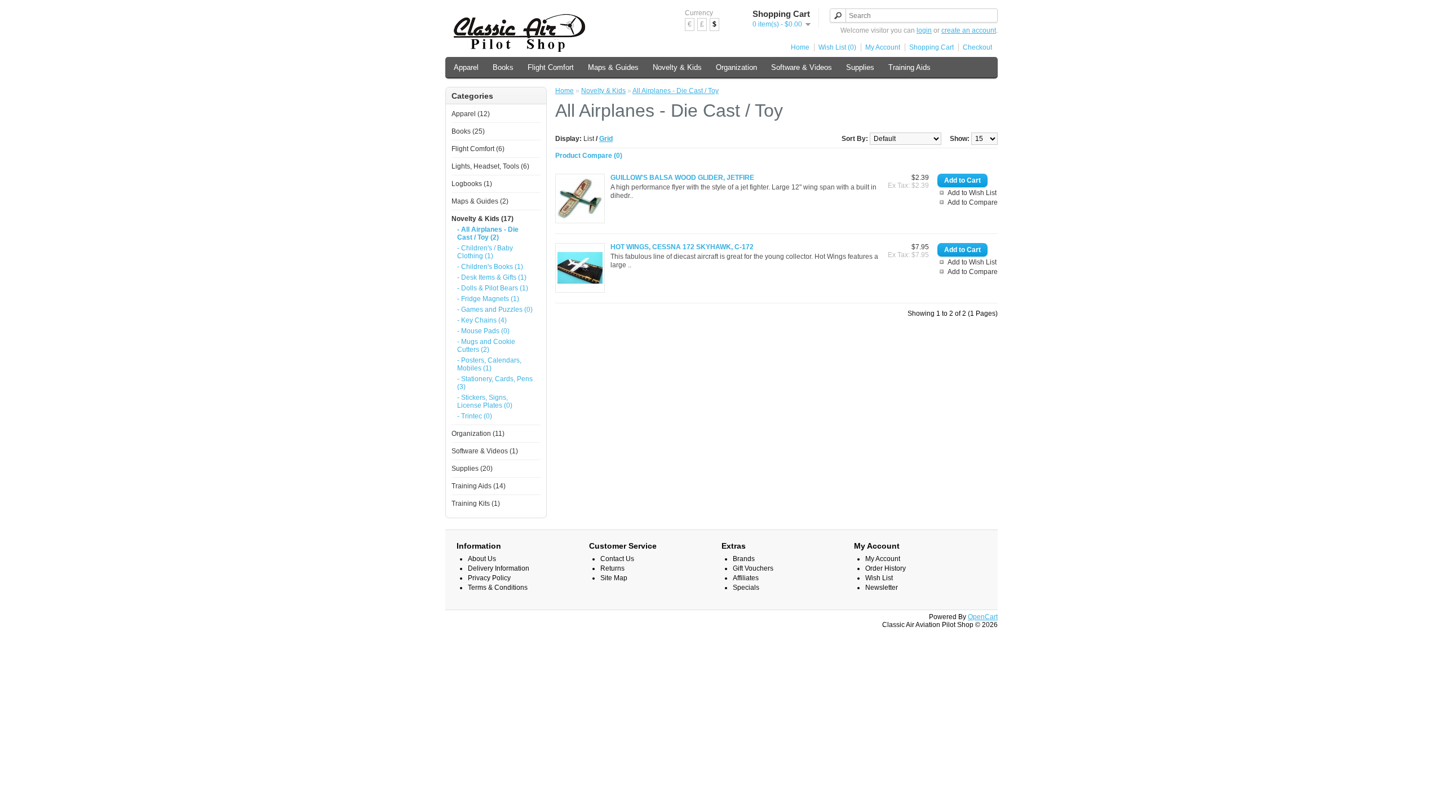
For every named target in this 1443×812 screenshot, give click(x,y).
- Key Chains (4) (482, 320)
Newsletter (881, 588)
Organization (736, 67)
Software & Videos (801, 67)
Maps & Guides (613, 67)
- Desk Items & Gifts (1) (491, 277)
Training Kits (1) (476, 504)
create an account (968, 30)
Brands (744, 559)
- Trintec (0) (474, 416)
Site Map (613, 578)
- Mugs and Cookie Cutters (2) (486, 346)
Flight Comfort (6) (478, 149)
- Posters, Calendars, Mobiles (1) (489, 364)
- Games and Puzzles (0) (495, 310)
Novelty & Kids (677, 67)
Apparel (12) (471, 114)
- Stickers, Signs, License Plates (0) (484, 401)
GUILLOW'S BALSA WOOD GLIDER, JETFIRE (682, 178)
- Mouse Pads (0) (483, 331)
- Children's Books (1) (490, 267)
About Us (482, 559)
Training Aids (909, 67)
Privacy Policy (489, 578)
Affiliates (746, 578)
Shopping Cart (931, 47)
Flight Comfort (551, 67)
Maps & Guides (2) (480, 201)
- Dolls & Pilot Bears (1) (492, 288)
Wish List (879, 578)
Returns (612, 568)
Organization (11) (478, 434)
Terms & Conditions (498, 588)
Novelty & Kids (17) (483, 219)
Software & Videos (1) (485, 451)
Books (503, 67)
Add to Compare (973, 202)
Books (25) (468, 131)
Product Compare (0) (588, 156)
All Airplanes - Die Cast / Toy (675, 91)
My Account (882, 47)
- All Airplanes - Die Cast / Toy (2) (488, 233)
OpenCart (983, 617)
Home (800, 47)
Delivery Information (498, 568)
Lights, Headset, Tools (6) (490, 166)
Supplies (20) (472, 469)
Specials (746, 588)
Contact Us (617, 559)
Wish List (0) (837, 47)
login (924, 30)
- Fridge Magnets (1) (488, 299)
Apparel (466, 67)
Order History (885, 568)
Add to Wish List (972, 193)
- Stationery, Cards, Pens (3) (495, 383)
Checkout (977, 47)
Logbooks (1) (472, 184)
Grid (606, 139)
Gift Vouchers (753, 568)
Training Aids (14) (479, 486)
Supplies (860, 67)
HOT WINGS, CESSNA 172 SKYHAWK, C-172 (682, 247)
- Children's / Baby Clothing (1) (485, 252)
